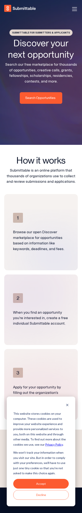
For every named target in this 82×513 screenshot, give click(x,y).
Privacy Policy (54, 444)
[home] (20, 9)
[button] (73, 9)
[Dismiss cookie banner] (67, 405)
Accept (41, 483)
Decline (41, 495)
